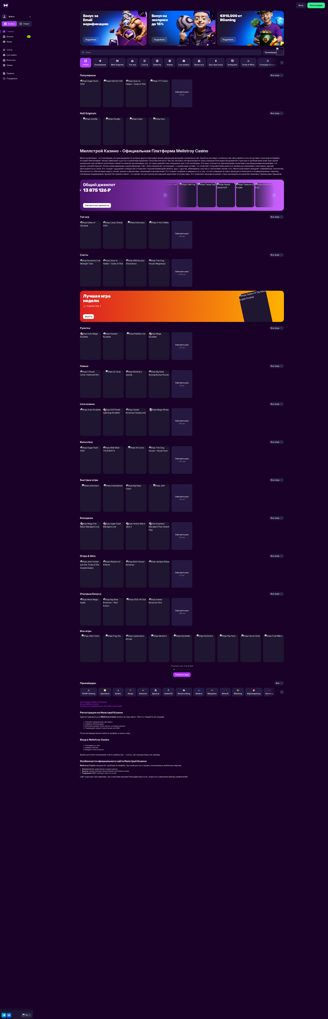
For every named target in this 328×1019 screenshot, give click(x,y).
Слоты (145, 65)
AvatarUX (168, 693)
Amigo (130, 693)
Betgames (212, 693)
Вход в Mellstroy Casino (89, 704)
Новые (170, 65)
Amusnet (143, 693)
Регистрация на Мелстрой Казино (93, 702)
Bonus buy (199, 65)
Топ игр (132, 65)
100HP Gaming (88, 693)
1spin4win (104, 693)
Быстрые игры (216, 65)
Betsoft (225, 693)
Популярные (100, 65)
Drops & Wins (248, 65)
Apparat (155, 693)
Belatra (199, 693)
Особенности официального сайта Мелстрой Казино (101, 706)
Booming (269, 693)
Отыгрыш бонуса (268, 65)
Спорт (26, 24)
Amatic (118, 693)
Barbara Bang (184, 693)
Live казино (183, 65)
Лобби (86, 65)
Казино (11, 24)
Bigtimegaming (253, 693)
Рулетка (157, 65)
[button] (180, 45)
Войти (11, 16)
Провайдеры (271, 52)
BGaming (238, 693)
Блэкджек (232, 65)
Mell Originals (117, 65)
